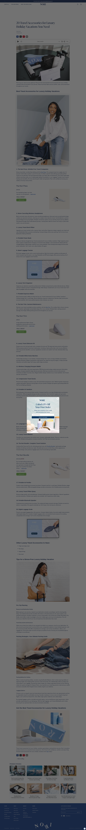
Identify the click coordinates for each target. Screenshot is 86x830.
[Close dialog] (58, 398)
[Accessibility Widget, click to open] (85, 829)
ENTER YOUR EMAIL (43, 417)
